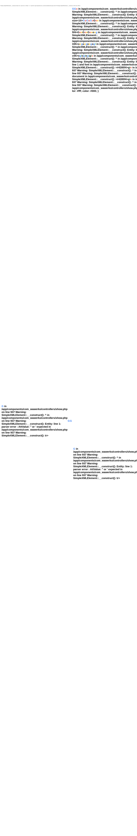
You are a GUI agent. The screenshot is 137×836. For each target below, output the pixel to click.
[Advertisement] (19, 2)
